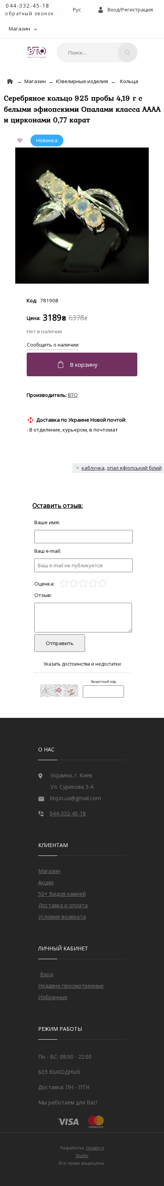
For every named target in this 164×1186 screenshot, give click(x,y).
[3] (83, 583)
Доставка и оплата (63, 905)
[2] (74, 583)
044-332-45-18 (28, 5)
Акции (45, 882)
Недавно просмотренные (71, 985)
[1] (64, 583)
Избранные (53, 997)
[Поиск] (127, 52)
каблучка (93, 467)
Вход (46, 974)
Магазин (19, 28)
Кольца (129, 81)
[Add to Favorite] (21, 141)
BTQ (73, 395)
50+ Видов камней (62, 893)
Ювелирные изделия (82, 81)
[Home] (10, 81)
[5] (102, 583)
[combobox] (97, 52)
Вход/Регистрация (130, 9)
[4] (93, 583)
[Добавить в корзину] (83, 364)
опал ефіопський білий (134, 467)
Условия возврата (62, 916)
